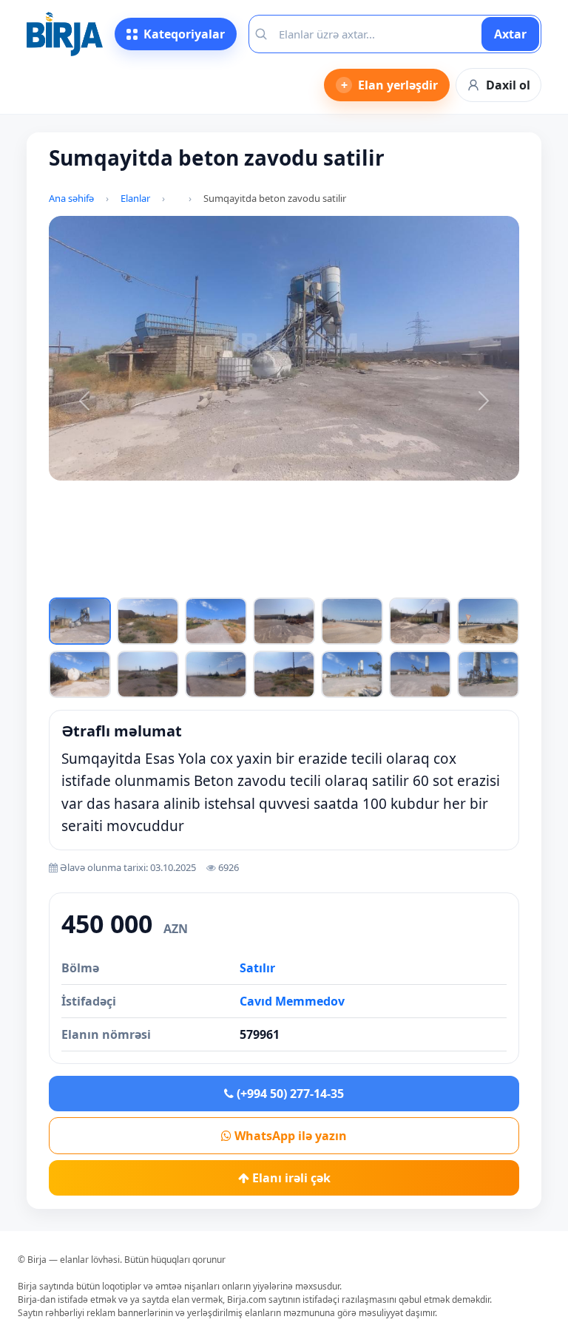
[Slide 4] (202, 583)
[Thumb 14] (488, 674)
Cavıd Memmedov (292, 1001)
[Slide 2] (154, 583)
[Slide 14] (437, 583)
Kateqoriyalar (184, 34)
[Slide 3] (178, 583)
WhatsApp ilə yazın (289, 1136)
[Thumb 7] (488, 621)
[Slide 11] (366, 583)
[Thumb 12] (352, 674)
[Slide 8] (295, 583)
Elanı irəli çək (290, 1178)
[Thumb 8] (80, 674)
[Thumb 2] (148, 621)
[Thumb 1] (80, 621)
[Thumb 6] (420, 621)
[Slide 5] (225, 583)
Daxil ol (508, 85)
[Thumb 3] (216, 621)
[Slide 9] (319, 583)
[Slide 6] (248, 583)
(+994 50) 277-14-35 (289, 1093)
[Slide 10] (343, 583)
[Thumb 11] (284, 674)
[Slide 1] (131, 583)
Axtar (510, 34)
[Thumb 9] (148, 674)
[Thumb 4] (284, 621)
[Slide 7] (272, 583)
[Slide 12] (389, 583)
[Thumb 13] (420, 674)
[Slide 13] (413, 583)
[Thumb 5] (352, 621)
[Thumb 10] (216, 674)
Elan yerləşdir (390, 85)
